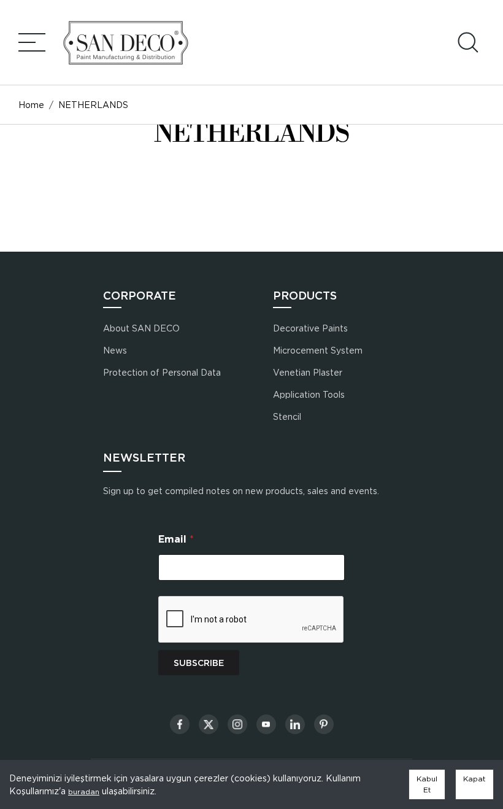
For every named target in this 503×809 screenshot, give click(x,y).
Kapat (474, 778)
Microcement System (318, 350)
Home (31, 104)
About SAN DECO (141, 328)
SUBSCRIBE (199, 662)
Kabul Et (427, 784)
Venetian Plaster (307, 372)
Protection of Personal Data (162, 372)
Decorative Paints (310, 328)
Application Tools (309, 394)
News (115, 350)
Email (176, 539)
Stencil (287, 416)
